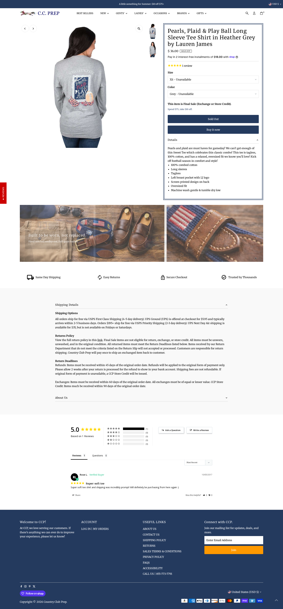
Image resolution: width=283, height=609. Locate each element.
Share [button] (77, 495)
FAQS (146, 562)
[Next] (33, 28)
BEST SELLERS (85, 13)
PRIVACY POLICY (153, 557)
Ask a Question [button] (172, 430)
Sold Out (213, 119)
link (100, 340)
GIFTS (200, 13)
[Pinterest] (29, 586)
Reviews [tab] (76, 455)
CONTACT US (151, 534)
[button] (205, 495)
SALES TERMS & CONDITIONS (162, 551)
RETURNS (149, 545)
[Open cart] (261, 13)
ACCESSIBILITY (153, 568)
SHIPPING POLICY (154, 540)
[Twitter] (34, 586)
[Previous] (25, 28)
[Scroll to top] (276, 600)
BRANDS (182, 13)
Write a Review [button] (201, 430)
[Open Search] (247, 13)
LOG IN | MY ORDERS (95, 528)
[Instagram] (25, 586)
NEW (103, 13)
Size (170, 72)
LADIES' (139, 13)
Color (171, 87)
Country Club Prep (55, 601)
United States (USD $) (245, 592)
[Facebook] (21, 586)
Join (233, 550)
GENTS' (120, 13)
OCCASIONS (160, 13)
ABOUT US (149, 528)
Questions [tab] (97, 455)
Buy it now (213, 129)
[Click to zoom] (139, 28)
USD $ (275, 4)
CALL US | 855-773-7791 (157, 573)
